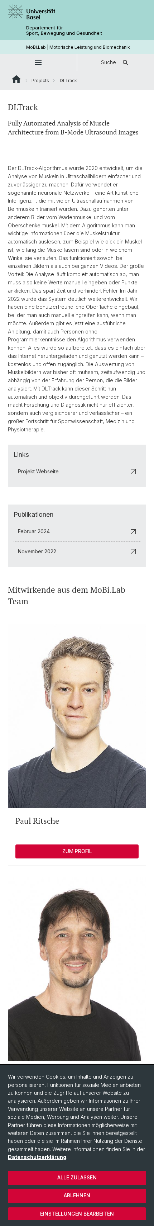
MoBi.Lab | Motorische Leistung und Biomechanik (78, 47)
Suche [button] (108, 62)
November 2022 (37, 551)
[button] (38, 62)
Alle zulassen (77, 1177)
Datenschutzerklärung (37, 1157)
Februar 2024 (34, 531)
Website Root (16, 79)
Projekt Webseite (38, 471)
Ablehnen (77, 1195)
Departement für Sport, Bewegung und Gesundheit (64, 30)
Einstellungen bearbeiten (77, 1214)
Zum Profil (77, 851)
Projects (40, 80)
